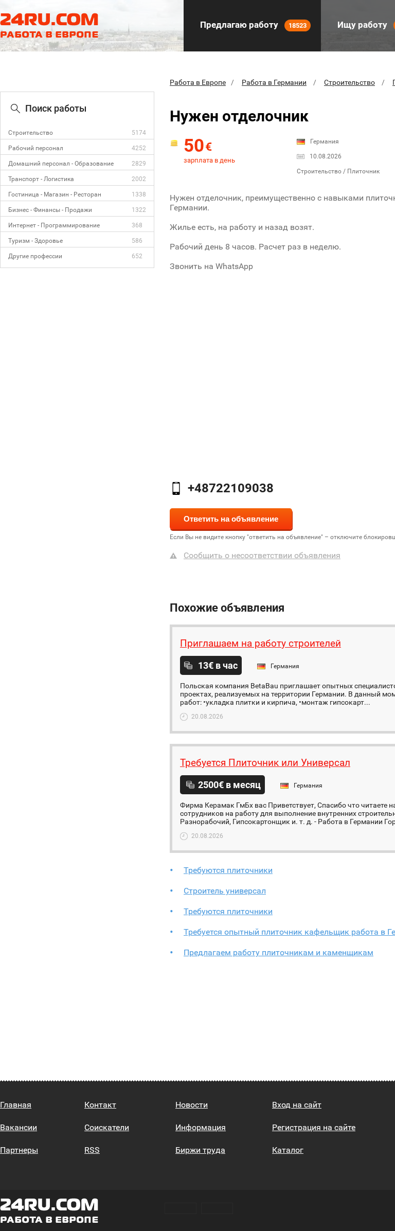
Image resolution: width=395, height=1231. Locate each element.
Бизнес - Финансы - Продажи (50, 209)
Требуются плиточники (228, 870)
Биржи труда (200, 1150)
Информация (200, 1127)
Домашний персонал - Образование (61, 163)
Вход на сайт (296, 1105)
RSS (92, 1150)
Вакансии (18, 1127)
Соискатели (106, 1127)
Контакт (100, 1105)
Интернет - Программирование (54, 225)
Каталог (287, 1150)
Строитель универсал (225, 891)
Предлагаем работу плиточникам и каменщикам (278, 952)
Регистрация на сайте (313, 1127)
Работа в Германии (274, 82)
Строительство (30, 132)
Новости (191, 1105)
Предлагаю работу (252, 25)
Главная (15, 1105)
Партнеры (19, 1150)
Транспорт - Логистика (41, 179)
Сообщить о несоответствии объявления (262, 555)
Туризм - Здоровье (35, 240)
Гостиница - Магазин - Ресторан (54, 194)
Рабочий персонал (35, 148)
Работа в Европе (198, 82)
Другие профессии (35, 256)
